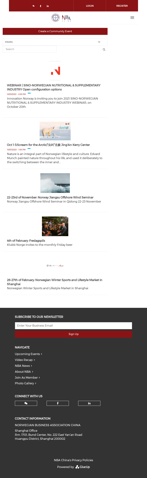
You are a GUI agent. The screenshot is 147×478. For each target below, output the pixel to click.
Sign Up (74, 334)
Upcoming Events (27, 354)
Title (104, 49)
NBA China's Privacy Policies (73, 460)
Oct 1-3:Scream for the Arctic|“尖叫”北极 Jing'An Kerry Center (48, 145)
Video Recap (24, 360)
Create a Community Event (55, 31)
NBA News (22, 366)
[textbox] (57, 42)
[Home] (61, 17)
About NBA (23, 371)
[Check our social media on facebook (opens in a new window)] (41, 6)
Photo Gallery (24, 383)
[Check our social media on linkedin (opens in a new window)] (48, 6)
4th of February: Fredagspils (26, 240)
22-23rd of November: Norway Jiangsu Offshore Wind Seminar (50, 197)
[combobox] (55, 42)
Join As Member (26, 377)
